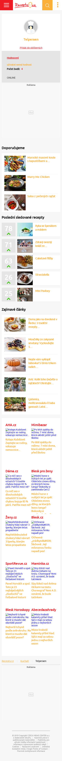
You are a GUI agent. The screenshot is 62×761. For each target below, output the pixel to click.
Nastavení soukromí (30, 746)
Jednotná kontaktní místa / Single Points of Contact (31, 747)
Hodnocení (13, 57)
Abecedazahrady (43, 610)
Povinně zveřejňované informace (31, 751)
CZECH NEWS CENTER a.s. (39, 735)
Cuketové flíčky (44, 258)
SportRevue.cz (16, 563)
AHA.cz (11, 425)
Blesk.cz (37, 517)
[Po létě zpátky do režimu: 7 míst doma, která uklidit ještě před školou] (44, 433)
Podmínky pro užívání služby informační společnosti (31, 741)
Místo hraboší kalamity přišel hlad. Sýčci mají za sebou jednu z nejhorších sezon (43, 636)
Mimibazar (39, 425)
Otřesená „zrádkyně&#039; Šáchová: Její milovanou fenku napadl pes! (41, 544)
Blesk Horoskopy (18, 610)
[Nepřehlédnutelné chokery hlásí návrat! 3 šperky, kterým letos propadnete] (18, 525)
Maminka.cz (40, 563)
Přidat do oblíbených (31, 47)
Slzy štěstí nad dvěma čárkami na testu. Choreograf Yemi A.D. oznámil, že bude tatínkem (44, 590)
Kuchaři (24, 661)
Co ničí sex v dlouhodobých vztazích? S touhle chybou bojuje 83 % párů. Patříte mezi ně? (18, 498)
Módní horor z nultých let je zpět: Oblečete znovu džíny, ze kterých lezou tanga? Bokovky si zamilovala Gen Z (42, 504)
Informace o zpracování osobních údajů (29, 744)
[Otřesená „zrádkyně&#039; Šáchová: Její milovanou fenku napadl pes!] (44, 527)
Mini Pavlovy (42, 290)
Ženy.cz (11, 517)
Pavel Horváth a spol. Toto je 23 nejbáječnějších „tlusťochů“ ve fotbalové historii (18, 590)
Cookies (15, 746)
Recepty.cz (8, 661)
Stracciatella (42, 274)
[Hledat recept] (47, 5)
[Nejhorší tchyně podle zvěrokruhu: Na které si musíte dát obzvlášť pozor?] (18, 618)
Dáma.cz (12, 471)
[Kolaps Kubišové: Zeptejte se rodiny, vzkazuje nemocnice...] (18, 431)
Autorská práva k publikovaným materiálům (31, 739)
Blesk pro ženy (42, 471)
